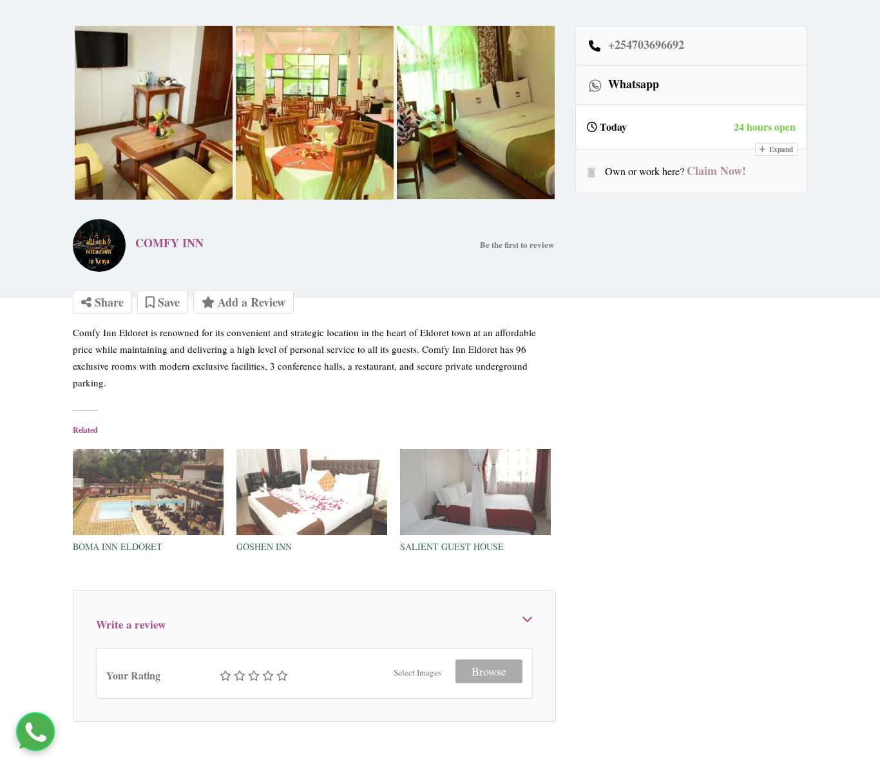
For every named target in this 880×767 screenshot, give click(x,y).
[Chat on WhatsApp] (35, 731)
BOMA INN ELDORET (117, 546)
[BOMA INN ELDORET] (148, 492)
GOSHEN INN (264, 546)
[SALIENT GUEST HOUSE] (475, 492)
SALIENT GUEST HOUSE (452, 546)
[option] (153, 113)
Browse (489, 671)
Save (167, 302)
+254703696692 (646, 45)
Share (107, 302)
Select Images (417, 672)
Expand (780, 149)
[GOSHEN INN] (311, 492)
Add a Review (250, 302)
